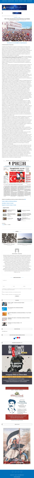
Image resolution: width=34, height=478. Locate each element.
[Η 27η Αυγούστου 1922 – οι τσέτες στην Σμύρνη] (9, 238)
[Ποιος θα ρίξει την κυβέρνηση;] (19, 211)
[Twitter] (15, 471)
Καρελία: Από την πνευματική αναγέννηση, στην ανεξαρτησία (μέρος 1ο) (11, 214)
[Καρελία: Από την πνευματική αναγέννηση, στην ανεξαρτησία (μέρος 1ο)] (5, 215)
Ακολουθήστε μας (4, 331)
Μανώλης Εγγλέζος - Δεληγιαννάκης (14, 20)
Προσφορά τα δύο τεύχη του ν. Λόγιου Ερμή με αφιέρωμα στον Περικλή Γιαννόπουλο (19, 318)
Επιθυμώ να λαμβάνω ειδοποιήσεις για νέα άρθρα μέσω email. (11, 294)
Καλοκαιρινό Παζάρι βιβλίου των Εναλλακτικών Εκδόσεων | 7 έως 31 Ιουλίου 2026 (19, 313)
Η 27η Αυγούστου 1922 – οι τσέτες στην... (9, 244)
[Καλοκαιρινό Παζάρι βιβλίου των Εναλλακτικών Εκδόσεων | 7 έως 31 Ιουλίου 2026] (4, 314)
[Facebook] (12, 471)
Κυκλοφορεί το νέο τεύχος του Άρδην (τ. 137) (15, 322)
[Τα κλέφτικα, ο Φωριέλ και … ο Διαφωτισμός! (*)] (5, 211)
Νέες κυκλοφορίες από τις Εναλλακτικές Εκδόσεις (15, 307)
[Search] (31, 13)
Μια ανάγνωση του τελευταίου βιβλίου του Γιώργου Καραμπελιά (17, 42)
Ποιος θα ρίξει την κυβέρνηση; (26, 210)
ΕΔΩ (25, 199)
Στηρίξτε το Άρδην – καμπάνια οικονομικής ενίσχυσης (16, 302)
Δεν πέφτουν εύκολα (10, 218)
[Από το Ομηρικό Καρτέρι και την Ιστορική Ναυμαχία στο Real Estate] (24, 238)
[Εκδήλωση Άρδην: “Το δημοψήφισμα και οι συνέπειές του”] (19, 219)
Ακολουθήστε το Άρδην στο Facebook (7, 203)
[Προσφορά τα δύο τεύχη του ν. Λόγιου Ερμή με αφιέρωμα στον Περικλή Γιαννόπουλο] (4, 319)
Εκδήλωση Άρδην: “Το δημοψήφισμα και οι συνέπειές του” (26, 219)
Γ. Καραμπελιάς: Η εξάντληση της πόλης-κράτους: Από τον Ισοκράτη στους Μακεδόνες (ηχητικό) (26, 214)
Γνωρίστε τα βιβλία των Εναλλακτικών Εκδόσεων (9, 201)
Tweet (3, 224)
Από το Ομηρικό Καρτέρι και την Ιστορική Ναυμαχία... (25, 244)
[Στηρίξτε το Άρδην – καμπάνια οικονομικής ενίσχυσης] (4, 304)
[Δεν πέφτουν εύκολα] (5, 218)
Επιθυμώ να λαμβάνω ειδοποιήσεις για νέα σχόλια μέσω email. (11, 292)
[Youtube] (18, 471)
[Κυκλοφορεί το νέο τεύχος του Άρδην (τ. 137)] (4, 324)
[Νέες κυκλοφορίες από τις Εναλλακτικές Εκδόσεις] (4, 309)
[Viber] (21, 471)
